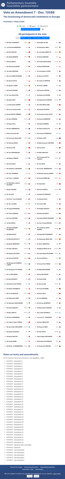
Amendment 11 (18, 384)
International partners (47, 467)
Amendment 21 (18, 409)
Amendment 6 (18, 374)
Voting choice (45, 37)
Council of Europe (16, 467)
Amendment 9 (18, 379)
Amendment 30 (18, 432)
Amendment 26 (18, 422)
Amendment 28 (18, 427)
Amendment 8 (18, 376)
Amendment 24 (18, 417)
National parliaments (31, 467)
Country (29, 37)
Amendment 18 (18, 402)
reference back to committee (22, 445)
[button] (42, 29)
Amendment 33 (18, 440)
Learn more (57, 474)
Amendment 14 (18, 391)
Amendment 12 (18, 386)
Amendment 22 (18, 412)
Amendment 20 (18, 407)
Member (23, 37)
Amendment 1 (18, 361)
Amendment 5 (18, 371)
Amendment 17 (18, 399)
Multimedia (39, 469)
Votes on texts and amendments (30, 29)
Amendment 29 (18, 429)
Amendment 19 (18, 404)
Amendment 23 (18, 414)
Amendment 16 (18, 396)
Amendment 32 (18, 437)
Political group (36, 37)
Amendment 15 (18, 394)
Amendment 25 (18, 419)
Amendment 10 (18, 381)
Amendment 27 (18, 424)
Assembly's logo (27, 469)
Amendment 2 (18, 363)
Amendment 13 (18, 389)
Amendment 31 (18, 435)
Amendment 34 (18, 442)
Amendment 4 (18, 369)
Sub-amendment (19, 450)
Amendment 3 (18, 366)
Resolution (17, 447)
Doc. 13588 (40, 358)
